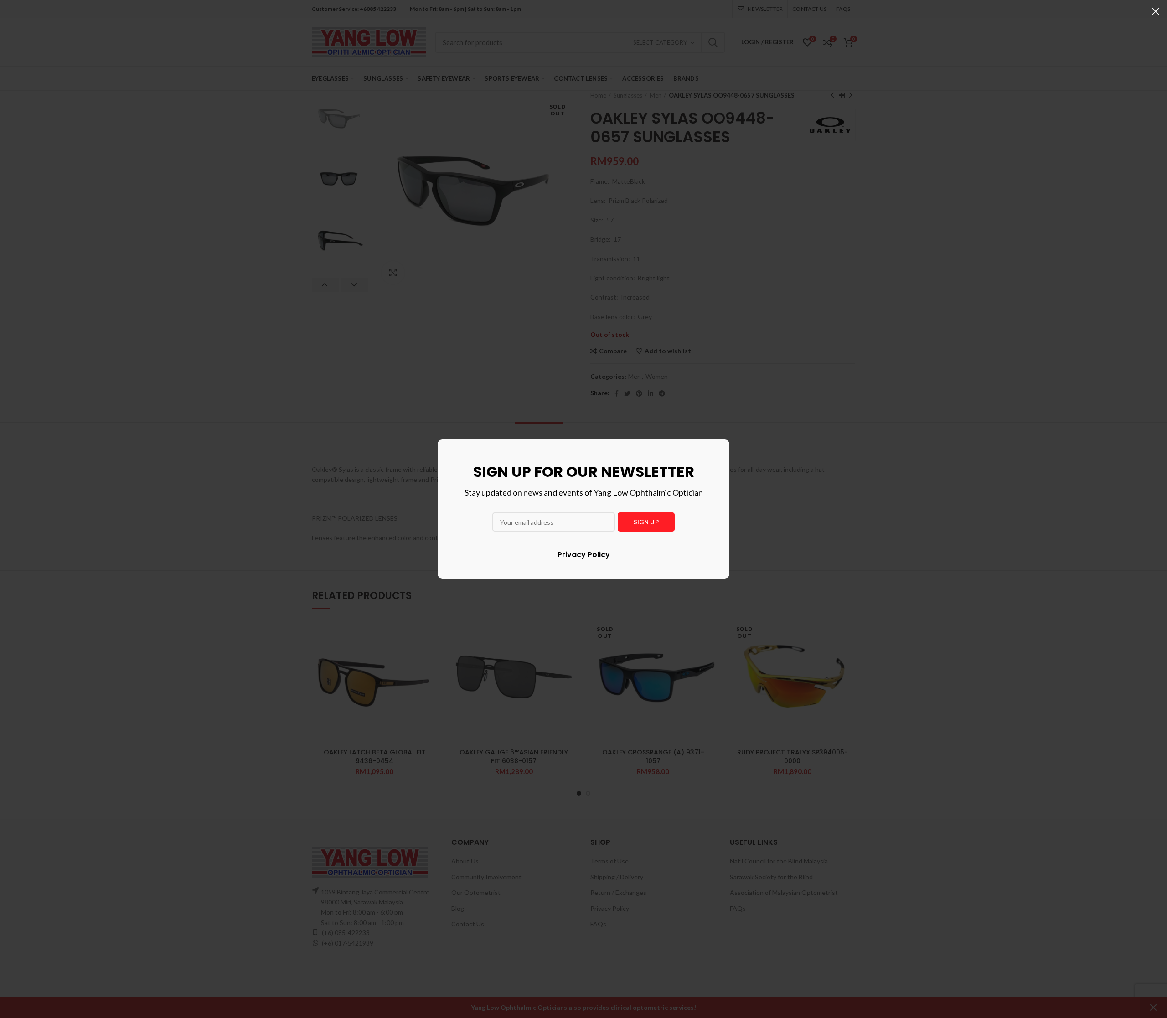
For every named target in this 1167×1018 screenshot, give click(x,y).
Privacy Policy (584, 554)
